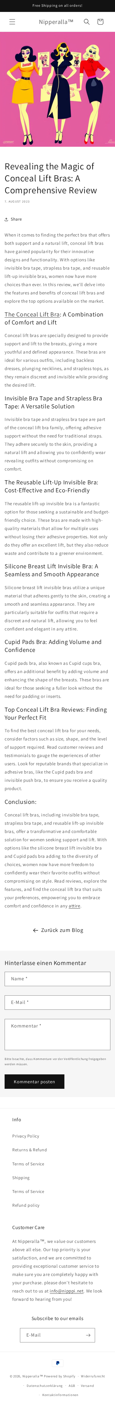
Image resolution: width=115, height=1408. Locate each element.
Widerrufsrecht (93, 1376)
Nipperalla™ (32, 1376)
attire (74, 906)
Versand (87, 1385)
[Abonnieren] (88, 1335)
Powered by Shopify (59, 1376)
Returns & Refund (29, 1150)
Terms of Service (28, 1164)
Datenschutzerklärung (45, 1385)
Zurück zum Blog (62, 929)
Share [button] (16, 219)
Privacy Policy (25, 1136)
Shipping (21, 1177)
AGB (72, 1385)
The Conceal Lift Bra (32, 314)
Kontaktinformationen (60, 1395)
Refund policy (26, 1205)
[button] (12, 21)
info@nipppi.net (66, 1291)
